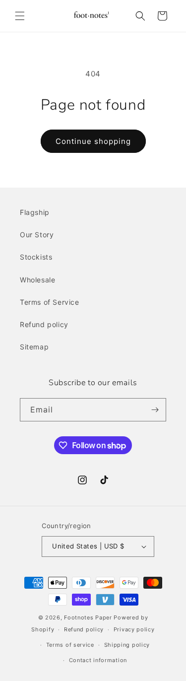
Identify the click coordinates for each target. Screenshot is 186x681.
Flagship (35, 212)
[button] (20, 16)
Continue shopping (93, 141)
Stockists (36, 257)
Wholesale (37, 279)
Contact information (98, 660)
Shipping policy (127, 644)
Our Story (37, 234)
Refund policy (44, 324)
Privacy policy (134, 629)
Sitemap (34, 346)
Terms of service (70, 644)
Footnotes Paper (88, 617)
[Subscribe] (155, 409)
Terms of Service (49, 302)
